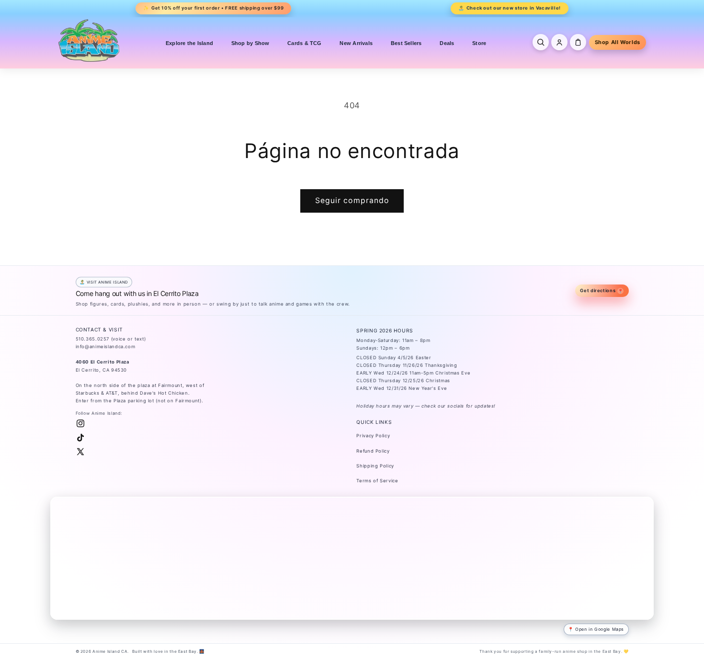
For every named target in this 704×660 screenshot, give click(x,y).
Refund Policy (372, 451)
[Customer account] (559, 42)
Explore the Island (189, 43)
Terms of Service (377, 480)
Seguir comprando (352, 200)
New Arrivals (356, 43)
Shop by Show (250, 43)
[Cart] (578, 42)
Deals (447, 43)
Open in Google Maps (599, 629)
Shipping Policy (375, 465)
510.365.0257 (93, 338)
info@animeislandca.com (106, 346)
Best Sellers (406, 43)
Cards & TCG (304, 43)
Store (479, 43)
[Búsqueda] (541, 42)
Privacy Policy (373, 435)
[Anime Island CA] (89, 40)
